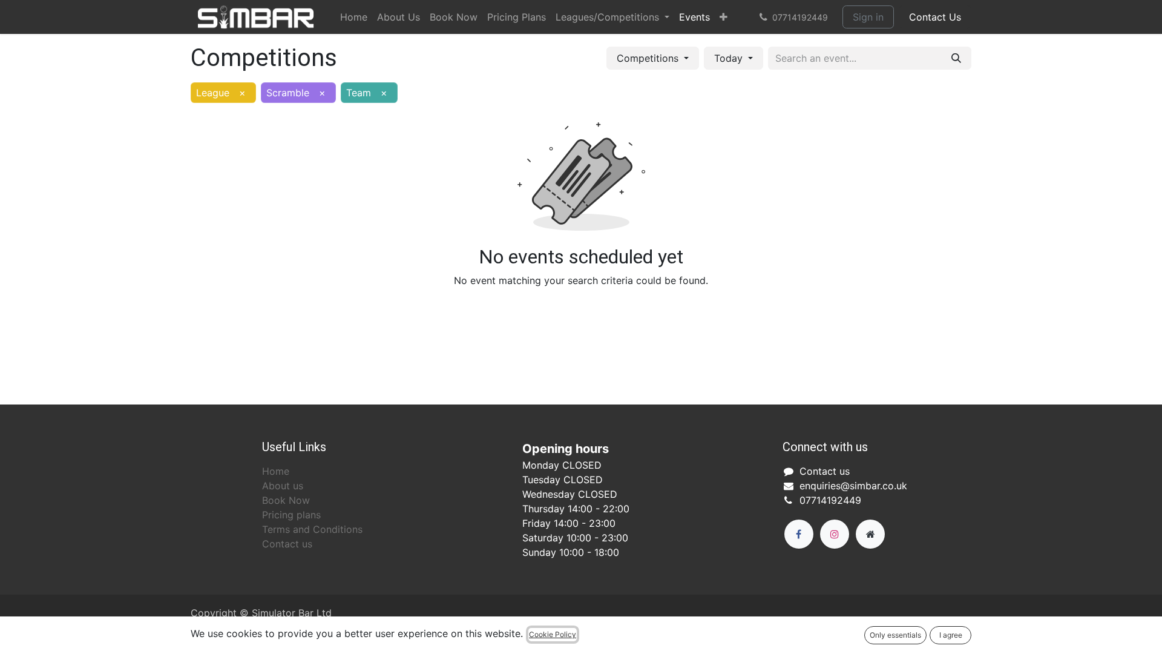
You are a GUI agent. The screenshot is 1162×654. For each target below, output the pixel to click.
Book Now (286, 500)
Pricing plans (291, 515)
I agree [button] (950, 634)
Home (275, 471)
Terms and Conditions (312, 529)
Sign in (868, 17)
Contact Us (935, 17)
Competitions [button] (649, 58)
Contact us (287, 544)
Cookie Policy (552, 634)
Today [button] (730, 58)
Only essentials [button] (895, 634)
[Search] (956, 58)
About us (282, 486)
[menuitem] (353, 17)
